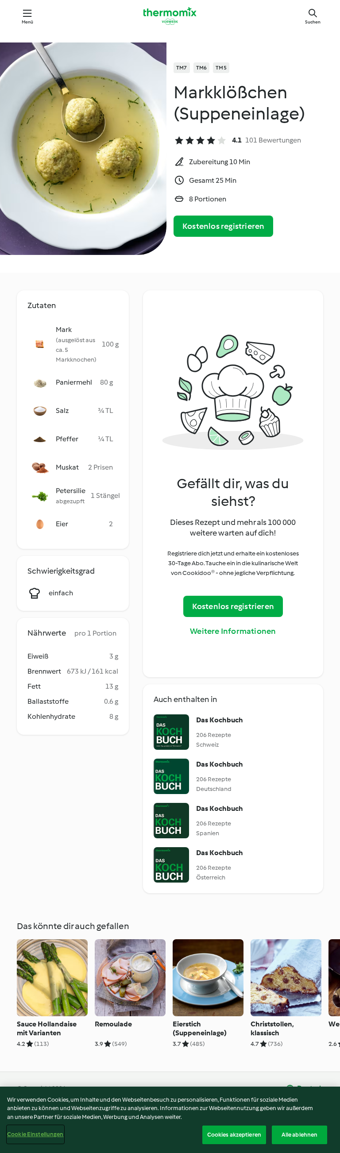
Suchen (313, 22)
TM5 (221, 68)
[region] (170, 1120)
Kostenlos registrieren (223, 226)
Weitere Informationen (233, 631)
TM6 (201, 68)
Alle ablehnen (300, 1134)
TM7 (181, 68)
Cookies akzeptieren (234, 1134)
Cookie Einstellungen (35, 1134)
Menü (28, 22)
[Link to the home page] (170, 16)
